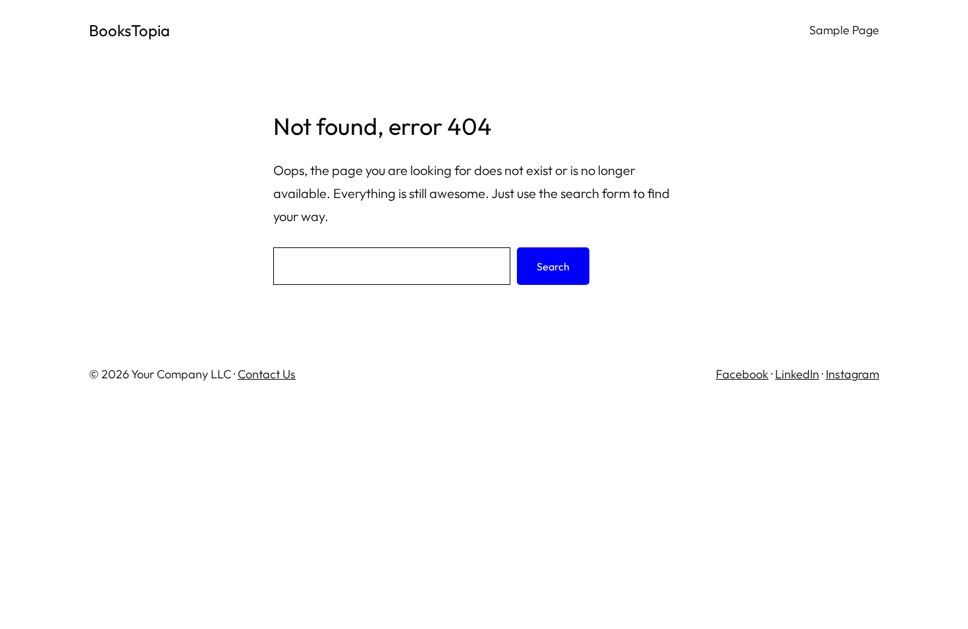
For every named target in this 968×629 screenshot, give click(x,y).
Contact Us (267, 374)
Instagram (852, 374)
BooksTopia (129, 30)
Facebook (742, 374)
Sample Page (844, 30)
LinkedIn (797, 374)
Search (553, 266)
